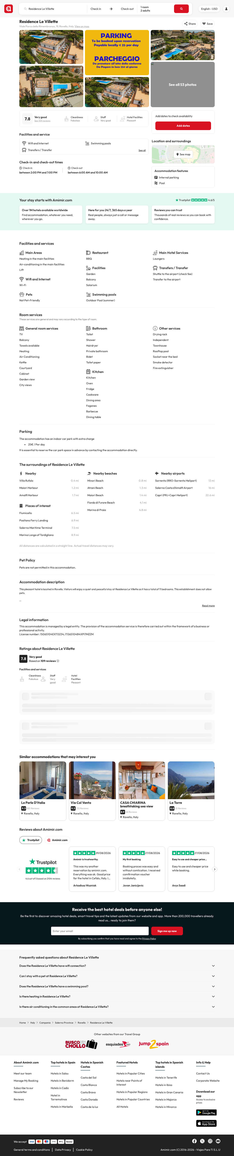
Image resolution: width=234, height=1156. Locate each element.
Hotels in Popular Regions (131, 1092)
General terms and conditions (32, 1149)
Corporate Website (208, 1080)
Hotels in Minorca (165, 1107)
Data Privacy (63, 1149)
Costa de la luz (89, 1107)
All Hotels (122, 1106)
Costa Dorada (89, 1099)
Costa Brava (88, 1092)
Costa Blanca (89, 1085)
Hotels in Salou (60, 1073)
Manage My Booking (26, 1080)
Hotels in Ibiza (163, 1085)
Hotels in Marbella (62, 1106)
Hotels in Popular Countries (133, 1099)
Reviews (19, 1099)
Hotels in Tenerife (166, 1077)
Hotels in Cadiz (60, 1088)
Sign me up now (167, 931)
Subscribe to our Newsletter (23, 1090)
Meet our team (23, 1073)
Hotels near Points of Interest (129, 1082)
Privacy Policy (149, 938)
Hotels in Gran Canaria (169, 1092)
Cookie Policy (84, 1149)
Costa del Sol (88, 1077)
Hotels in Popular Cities (130, 1073)
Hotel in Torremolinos (59, 1097)
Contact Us (203, 1073)
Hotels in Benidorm (62, 1080)
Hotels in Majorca (165, 1099)
